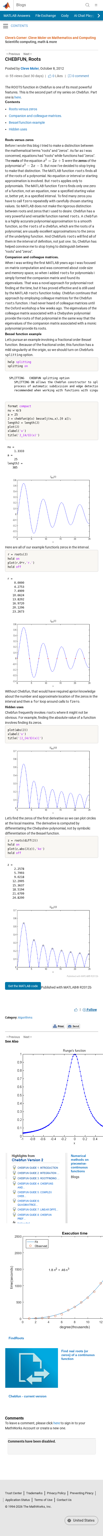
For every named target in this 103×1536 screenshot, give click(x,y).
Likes (57, 76)
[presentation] (53, 161)
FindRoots (16, 1338)
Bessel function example (27, 122)
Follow (91, 1010)
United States (83, 1520)
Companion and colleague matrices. (35, 116)
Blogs (21, 5)
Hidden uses (18, 129)
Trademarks (34, 1493)
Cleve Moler (30, 68)
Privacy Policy (56, 1493)
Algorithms (25, 1017)
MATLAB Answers (16, 16)
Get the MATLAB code (23, 986)
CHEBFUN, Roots (23, 59)
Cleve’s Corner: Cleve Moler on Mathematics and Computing (50, 38)
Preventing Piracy (81, 1493)
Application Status (17, 1500)
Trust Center (13, 1493)
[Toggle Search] (87, 5)
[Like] (76, 1010)
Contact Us (64, 1500)
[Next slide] (95, 15)
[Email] (73, 1026)
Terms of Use (43, 1500)
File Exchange (45, 16)
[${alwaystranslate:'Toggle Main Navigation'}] (96, 5)
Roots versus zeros (23, 109)
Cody (65, 16)
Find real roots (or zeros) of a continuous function (78, 1355)
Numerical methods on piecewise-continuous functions (80, 1163)
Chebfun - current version (27, 1396)
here (17, 97)
